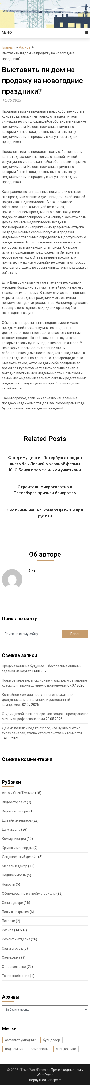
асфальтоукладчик (20, 1040)
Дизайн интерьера (17, 820)
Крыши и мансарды (17, 848)
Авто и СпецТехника (18, 793)
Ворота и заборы (15, 811)
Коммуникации (14, 839)
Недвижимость (14, 875)
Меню (7, 32)
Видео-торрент (14, 802)
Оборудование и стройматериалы (29, 893)
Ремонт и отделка (16, 939)
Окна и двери (12, 903)
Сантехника (11, 957)
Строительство (14, 967)
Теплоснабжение (15, 976)
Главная (8, 47)
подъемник (14, 1049)
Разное (24, 47)
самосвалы (39, 1049)
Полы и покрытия (15, 912)
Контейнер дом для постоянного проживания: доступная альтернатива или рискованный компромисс (38, 700)
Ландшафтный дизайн (19, 857)
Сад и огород (12, 948)
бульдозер (51, 1040)
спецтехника (66, 1049)
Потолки (8, 921)
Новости (8, 884)
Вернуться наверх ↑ (45, 1080)
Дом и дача (11, 829)
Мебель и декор (14, 866)
